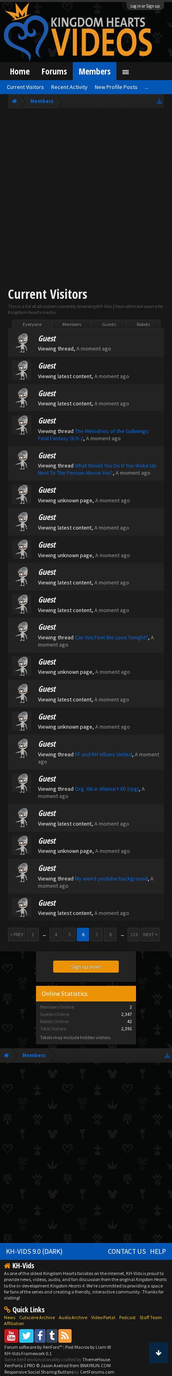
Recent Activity (69, 87)
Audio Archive (73, 1317)
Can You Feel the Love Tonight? (111, 637)
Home (20, 71)
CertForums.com (97, 1372)
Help (158, 1251)
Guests (109, 324)
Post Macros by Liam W (88, 1347)
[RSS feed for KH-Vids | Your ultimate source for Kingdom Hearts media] (65, 1336)
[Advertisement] (86, 199)
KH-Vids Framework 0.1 (28, 1353)
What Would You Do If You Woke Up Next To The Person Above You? (97, 469)
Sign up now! (86, 966)
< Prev (16, 934)
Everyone (32, 324)
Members (71, 324)
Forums (54, 71)
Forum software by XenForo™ (33, 1347)
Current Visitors (25, 87)
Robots (143, 324)
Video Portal (103, 1317)
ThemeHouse (96, 1359)
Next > (150, 934)
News (9, 1317)
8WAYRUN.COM (95, 1365)
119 (134, 934)
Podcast (127, 1317)
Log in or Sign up (145, 6)
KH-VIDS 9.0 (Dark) (34, 1251)
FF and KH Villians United (103, 754)
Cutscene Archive (37, 1317)
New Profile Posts (116, 87)
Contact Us (127, 1251)
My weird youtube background (111, 878)
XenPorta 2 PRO (19, 1365)
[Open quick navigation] (159, 101)
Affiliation (14, 1323)
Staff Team (151, 1317)
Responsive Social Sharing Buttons (39, 1372)
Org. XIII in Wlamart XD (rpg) (107, 788)
